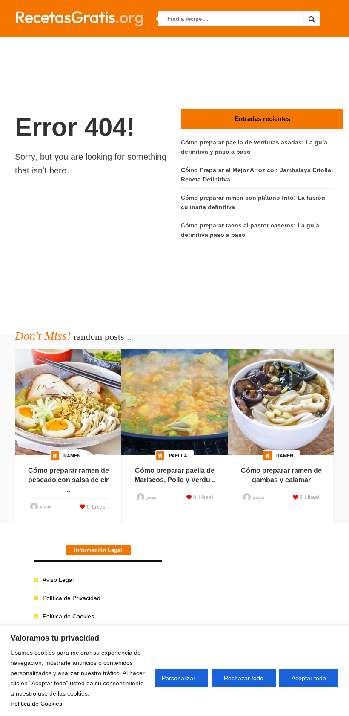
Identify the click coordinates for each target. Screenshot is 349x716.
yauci (45, 506)
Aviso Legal (58, 579)
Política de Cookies (36, 703)
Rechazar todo (243, 678)
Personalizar (178, 678)
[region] (174, 670)
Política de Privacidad (71, 598)
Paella (178, 455)
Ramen (71, 455)
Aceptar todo (309, 678)
